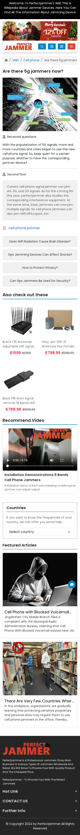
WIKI (16, 60)
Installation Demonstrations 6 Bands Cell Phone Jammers (36, 477)
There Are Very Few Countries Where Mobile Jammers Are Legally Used (39, 701)
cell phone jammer (24, 228)
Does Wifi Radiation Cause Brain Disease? (40, 241)
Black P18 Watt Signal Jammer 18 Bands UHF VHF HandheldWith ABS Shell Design (19, 400)
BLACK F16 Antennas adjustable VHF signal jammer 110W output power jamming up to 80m (19, 344)
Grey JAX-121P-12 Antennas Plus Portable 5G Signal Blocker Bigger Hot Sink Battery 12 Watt (59, 344)
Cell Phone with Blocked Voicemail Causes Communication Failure (36, 612)
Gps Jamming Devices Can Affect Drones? (40, 254)
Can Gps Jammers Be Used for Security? (40, 281)
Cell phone (31, 60)
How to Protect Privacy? (40, 268)
